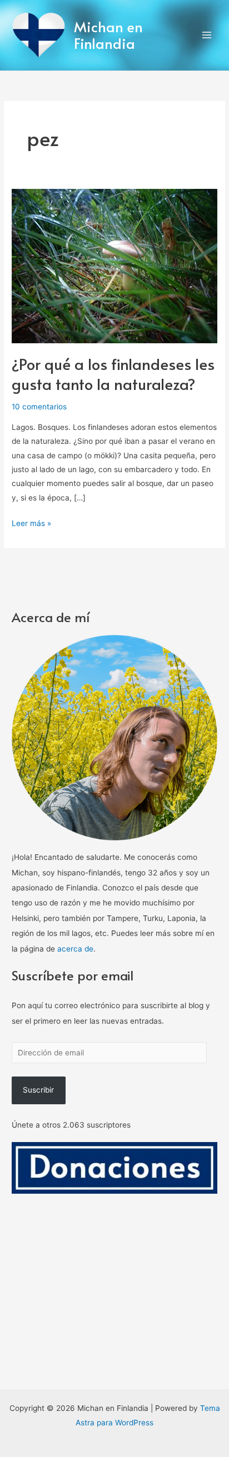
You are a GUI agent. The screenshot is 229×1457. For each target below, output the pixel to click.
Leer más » (31, 522)
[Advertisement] (114, 1313)
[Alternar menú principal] (207, 35)
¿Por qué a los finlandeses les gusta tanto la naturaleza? (113, 373)
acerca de (75, 948)
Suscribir (38, 1089)
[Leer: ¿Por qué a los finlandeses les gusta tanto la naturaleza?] (114, 265)
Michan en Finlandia (108, 35)
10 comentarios (39, 406)
